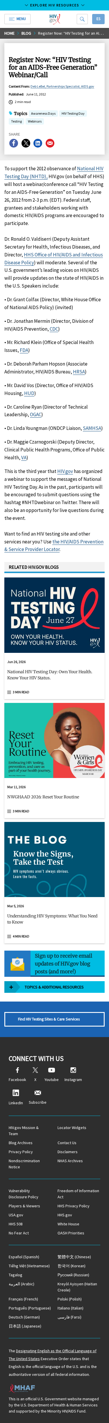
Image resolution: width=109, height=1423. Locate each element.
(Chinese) (74, 1256)
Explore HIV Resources (54, 5)
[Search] (82, 19)
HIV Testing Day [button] (73, 114)
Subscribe (38, 1102)
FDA (24, 350)
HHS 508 (16, 1224)
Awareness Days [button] (43, 113)
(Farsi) (69, 1317)
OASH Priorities (71, 1233)
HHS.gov (65, 1215)
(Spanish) (24, 1256)
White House (68, 1224)
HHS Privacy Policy (74, 1205)
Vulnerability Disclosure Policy (23, 1193)
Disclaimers (68, 1151)
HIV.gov (65, 471)
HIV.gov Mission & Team (24, 1130)
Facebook (17, 1079)
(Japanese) (25, 1326)
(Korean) (71, 1265)
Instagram (73, 1079)
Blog (26, 33)
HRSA (79, 371)
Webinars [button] (35, 121)
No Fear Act (19, 1233)
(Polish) (70, 1299)
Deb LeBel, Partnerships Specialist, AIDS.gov (62, 86)
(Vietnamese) (29, 1265)
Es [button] (98, 18)
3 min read (21, 692)
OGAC (35, 414)
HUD (29, 393)
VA (23, 457)
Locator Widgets (72, 1127)
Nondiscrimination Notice (24, 1163)
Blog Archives (21, 1142)
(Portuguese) (30, 1308)
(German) (24, 1317)
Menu (21, 18)
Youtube (51, 1079)
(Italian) (70, 1308)
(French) (23, 1299)
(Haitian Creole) (77, 1287)
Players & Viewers (24, 1205)
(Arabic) (21, 1283)
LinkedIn (16, 1102)
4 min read (21, 936)
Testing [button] (16, 122)
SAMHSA (92, 428)
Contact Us (67, 1142)
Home (9, 33)
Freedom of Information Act (78, 1193)
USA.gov (16, 1215)
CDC (54, 329)
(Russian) (73, 1274)
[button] (54, 677)
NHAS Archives (70, 1160)
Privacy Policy (21, 1151)
